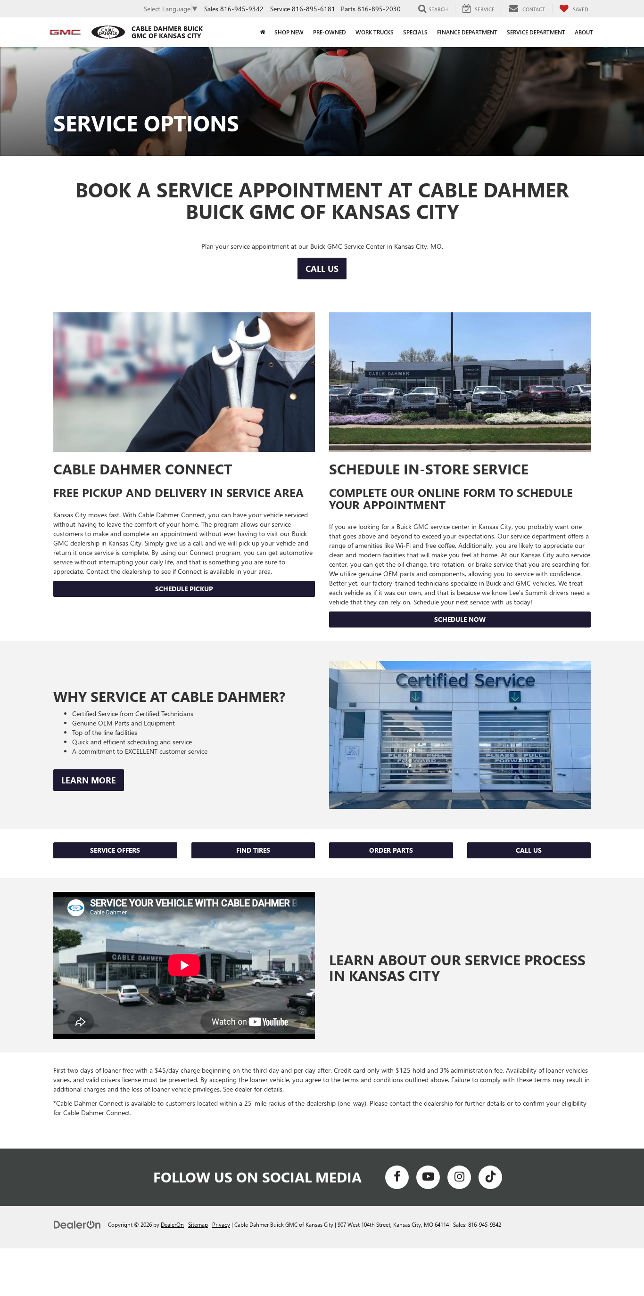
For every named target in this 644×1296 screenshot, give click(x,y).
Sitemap (198, 1224)
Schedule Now (460, 619)
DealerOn (172, 1224)
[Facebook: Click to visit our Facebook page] (397, 1177)
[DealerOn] (77, 1224)
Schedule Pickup (184, 588)
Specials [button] (415, 32)
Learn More (88, 780)
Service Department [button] (536, 32)
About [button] (584, 32)
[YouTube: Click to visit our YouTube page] (428, 1177)
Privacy (221, 1224)
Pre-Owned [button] (329, 32)
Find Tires (253, 850)
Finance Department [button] (467, 32)
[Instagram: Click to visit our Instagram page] (459, 1177)
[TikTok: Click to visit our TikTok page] (490, 1177)
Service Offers (115, 850)
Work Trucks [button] (374, 32)
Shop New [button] (289, 32)
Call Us (322, 268)
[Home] (262, 32)
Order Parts (391, 850)
